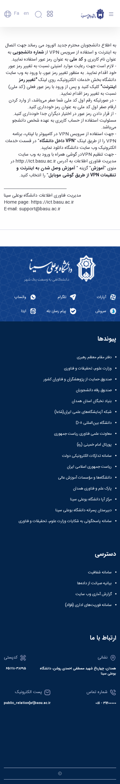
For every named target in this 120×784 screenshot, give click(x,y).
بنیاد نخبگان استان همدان (92, 401)
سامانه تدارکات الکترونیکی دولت (87, 456)
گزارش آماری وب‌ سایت (94, 594)
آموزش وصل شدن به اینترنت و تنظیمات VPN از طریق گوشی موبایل (66, 172)
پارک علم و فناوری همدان (92, 488)
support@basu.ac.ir (39, 209)
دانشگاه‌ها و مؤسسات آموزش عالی (85, 477)
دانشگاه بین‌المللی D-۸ (94, 423)
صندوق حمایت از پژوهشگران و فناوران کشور (78, 379)
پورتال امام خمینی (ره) (94, 444)
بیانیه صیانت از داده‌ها (94, 583)
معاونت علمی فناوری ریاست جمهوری (83, 434)
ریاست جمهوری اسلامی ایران (89, 467)
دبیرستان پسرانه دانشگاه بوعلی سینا (83, 510)
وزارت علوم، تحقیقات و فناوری (88, 368)
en (26, 13)
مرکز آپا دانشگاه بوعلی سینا (91, 499)
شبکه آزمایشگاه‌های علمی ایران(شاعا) (83, 412)
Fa (16, 13)
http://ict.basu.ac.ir (36, 161)
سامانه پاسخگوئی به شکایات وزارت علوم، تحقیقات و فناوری (65, 521)
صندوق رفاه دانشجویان (94, 390)
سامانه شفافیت (100, 572)
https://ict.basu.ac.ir (52, 202)
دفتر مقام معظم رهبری (94, 357)
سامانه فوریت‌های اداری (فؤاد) (88, 605)
